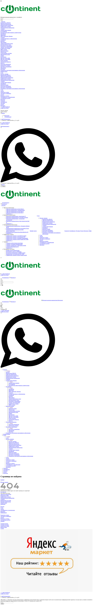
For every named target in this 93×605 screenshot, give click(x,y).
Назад (8, 370)
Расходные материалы (14, 424)
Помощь (2, 521)
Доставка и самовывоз (6, 516)
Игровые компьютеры (6, 501)
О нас (7, 437)
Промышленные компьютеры (7, 498)
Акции (2, 509)
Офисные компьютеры (6, 494)
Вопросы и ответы (5, 518)
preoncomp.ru (7, 119)
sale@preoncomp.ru (5, 126)
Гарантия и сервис (5, 515)
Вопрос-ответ (4, 527)
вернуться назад (6, 493)
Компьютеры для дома (6, 500)
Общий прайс (4, 503)
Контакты (3, 511)
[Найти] (2, 20)
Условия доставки (5, 524)
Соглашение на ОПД (5, 520)
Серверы (3, 499)
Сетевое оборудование (14, 383)
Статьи (2, 528)
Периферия (11, 389)
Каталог (8, 372)
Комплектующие (13, 408)
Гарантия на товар (5, 526)
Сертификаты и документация (8, 510)
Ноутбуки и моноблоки (14, 429)
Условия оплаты (4, 523)
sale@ (3, 119)
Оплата (2, 517)
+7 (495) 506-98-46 (5, 106)
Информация (4, 512)
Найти (2, 603)
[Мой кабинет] (1, 279)
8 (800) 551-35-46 (4, 108)
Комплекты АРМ (5, 495)
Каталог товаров (12, 441)
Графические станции (6, 496)
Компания (3, 504)
